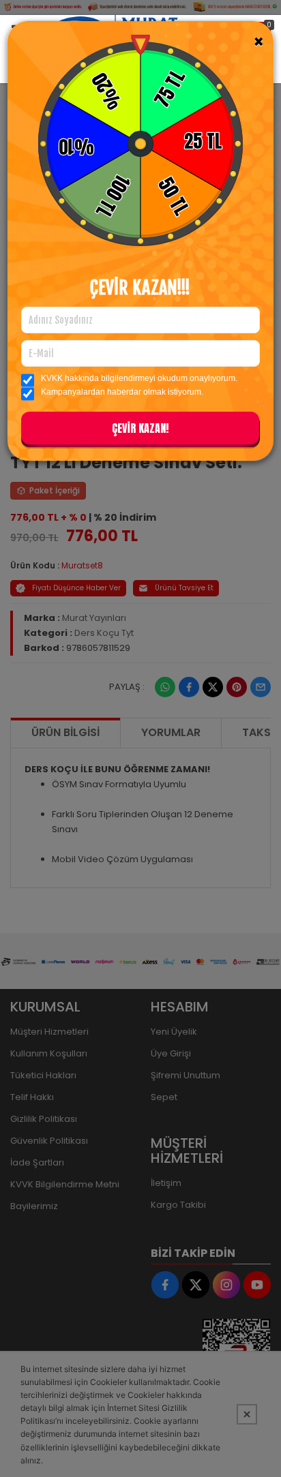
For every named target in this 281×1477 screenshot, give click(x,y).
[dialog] (140, 738)
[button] (140, 430)
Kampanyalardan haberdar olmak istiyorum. (122, 392)
